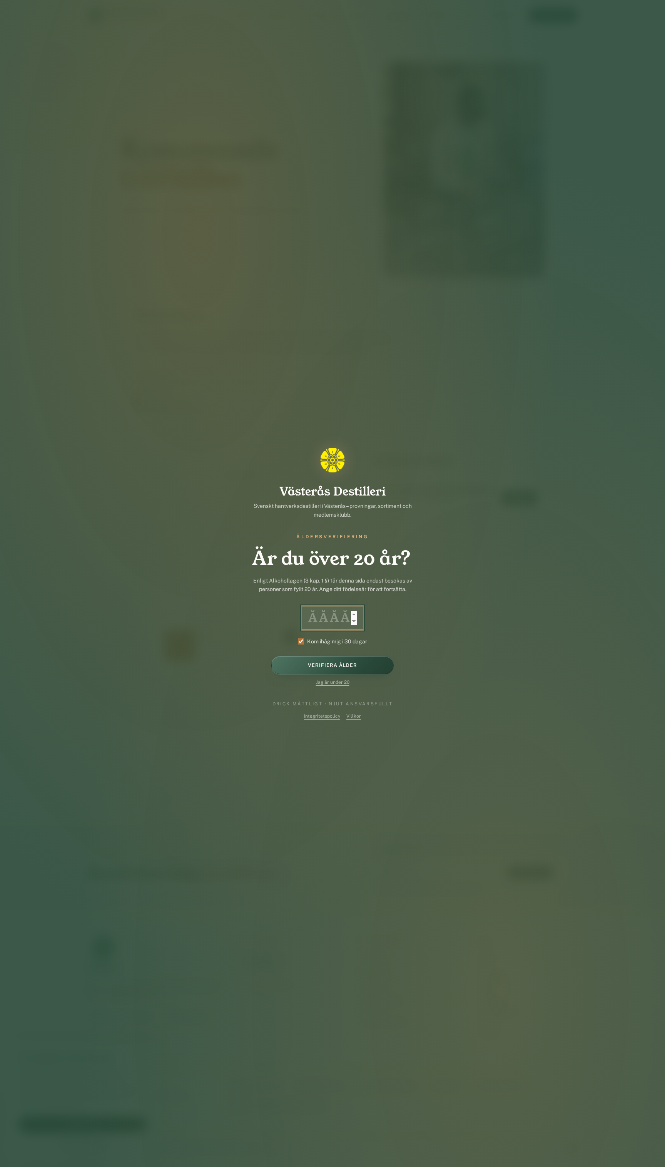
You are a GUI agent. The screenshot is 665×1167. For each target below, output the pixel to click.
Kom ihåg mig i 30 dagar (337, 641)
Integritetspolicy (322, 716)
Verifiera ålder (332, 665)
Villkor (353, 716)
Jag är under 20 (332, 682)
